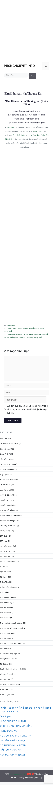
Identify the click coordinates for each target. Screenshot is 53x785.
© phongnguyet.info (17, 774)
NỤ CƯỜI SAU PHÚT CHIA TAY (16, 735)
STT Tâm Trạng (6, 546)
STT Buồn (4, 536)
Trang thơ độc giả (7, 659)
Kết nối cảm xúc (6, 480)
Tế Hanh (3, 577)
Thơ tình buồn (5, 613)
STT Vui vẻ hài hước (8, 561)
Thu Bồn (3, 649)
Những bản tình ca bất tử (10, 515)
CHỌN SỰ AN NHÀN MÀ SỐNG (16, 726)
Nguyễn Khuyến (6, 505)
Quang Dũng (5, 531)
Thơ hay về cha (6, 597)
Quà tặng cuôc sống (8, 526)
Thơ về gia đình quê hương (11, 623)
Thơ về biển (5, 618)
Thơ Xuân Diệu (19, 135)
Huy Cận (3, 474)
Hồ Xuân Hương (6, 469)
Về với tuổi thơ (6, 674)
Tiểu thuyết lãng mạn (8, 654)
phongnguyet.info (19, 66)
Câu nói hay (5, 449)
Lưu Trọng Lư (5, 490)
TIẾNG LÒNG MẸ (8, 731)
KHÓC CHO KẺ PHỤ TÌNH (13, 721)
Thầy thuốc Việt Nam (8, 587)
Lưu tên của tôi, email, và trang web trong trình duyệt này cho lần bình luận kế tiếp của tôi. (27, 409)
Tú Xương (4, 664)
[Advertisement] (26, 29)
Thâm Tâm (4, 582)
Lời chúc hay (5, 485)
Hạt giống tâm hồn (7, 464)
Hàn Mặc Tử (5, 459)
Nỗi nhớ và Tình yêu (8, 520)
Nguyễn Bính (5, 500)
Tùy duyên (5, 716)
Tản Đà (3, 572)
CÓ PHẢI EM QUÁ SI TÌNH (13, 745)
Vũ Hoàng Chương (7, 684)
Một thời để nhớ (6, 495)
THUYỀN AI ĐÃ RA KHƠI (12, 740)
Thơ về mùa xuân (7, 638)
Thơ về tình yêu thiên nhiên (11, 643)
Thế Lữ (3, 592)
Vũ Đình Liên (5, 679)
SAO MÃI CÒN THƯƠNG (12, 755)
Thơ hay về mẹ (6, 602)
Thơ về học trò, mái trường (11, 628)
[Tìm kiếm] (32, 76)
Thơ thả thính (5, 608)
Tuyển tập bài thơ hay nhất (10, 669)
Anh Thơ (3, 439)
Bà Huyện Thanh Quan (9, 444)
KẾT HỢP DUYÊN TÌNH (11, 750)
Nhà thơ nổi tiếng (7, 510)
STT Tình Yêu (5, 556)
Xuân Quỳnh (5, 695)
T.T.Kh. (3, 567)
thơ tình (11, 127)
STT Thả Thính (6, 551)
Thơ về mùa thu (6, 633)
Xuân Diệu (37, 131)
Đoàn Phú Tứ (5, 454)
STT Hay (3, 541)
